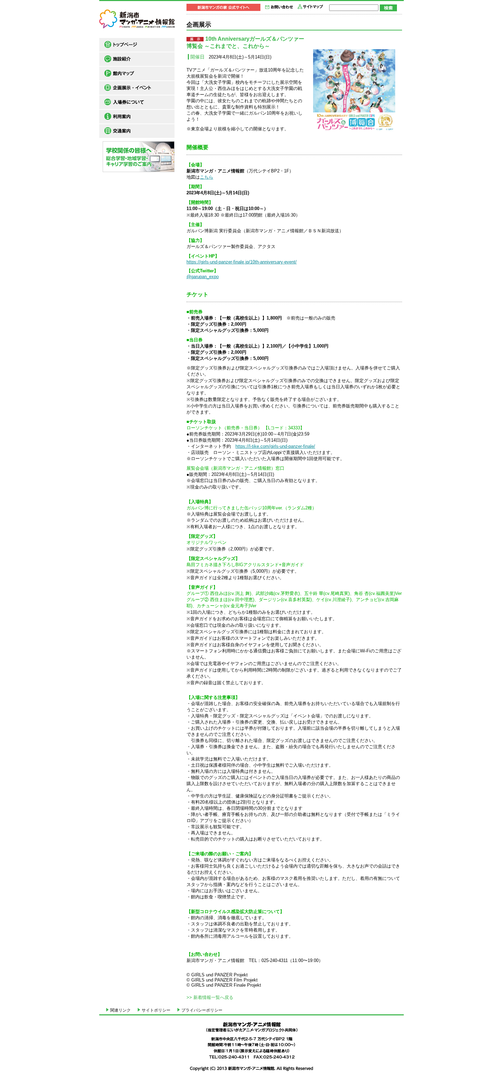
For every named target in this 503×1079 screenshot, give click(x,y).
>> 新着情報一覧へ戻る (209, 997)
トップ (137, 45)
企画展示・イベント (137, 88)
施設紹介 (137, 59)
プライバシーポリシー (201, 1010)
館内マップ (137, 73)
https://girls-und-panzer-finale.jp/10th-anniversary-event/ (241, 261)
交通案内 (137, 131)
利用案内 (137, 117)
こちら (206, 177)
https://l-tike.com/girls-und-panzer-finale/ (275, 446)
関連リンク (120, 1010)
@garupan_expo (202, 276)
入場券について (137, 102)
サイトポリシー (156, 1010)
